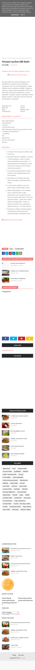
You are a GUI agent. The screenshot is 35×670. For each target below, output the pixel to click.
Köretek (22, 483)
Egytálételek (17, 471)
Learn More (15, 15)
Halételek (5, 483)
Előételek (25, 471)
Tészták (5, 506)
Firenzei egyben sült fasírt (17, 263)
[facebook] (5, 338)
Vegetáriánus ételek (15, 506)
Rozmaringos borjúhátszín (17, 278)
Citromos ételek (7, 471)
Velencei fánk (14, 645)
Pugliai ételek (6, 495)
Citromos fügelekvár (16, 423)
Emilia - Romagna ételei (9, 474)
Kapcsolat (21, 655)
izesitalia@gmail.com (7, 350)
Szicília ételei (17, 498)
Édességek (15, 509)
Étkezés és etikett (25, 509)
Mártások (24, 489)
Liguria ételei (23, 486)
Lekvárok (14, 486)
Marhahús (17, 489)
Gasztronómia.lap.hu (8, 600)
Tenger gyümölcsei (19, 500)
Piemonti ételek (21, 492)
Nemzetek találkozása (9, 492)
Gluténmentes (24, 480)
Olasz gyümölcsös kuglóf (17, 453)
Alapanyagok (6, 468)
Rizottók (15, 495)
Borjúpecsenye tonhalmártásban (19, 271)
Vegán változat (27, 506)
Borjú (11, 249)
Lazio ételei (6, 486)
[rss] (29, 338)
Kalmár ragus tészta (16, 556)
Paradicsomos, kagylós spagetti (19, 416)
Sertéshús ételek (7, 498)
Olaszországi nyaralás (25, 598)
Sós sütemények (7, 500)
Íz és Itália (5, 65)
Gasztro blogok (6, 598)
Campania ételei (22, 468)
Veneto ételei (6, 509)
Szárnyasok (27, 498)
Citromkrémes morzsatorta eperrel (20, 548)
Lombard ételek (7, 489)
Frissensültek (6, 477)
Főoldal (4, 58)
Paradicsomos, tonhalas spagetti (19, 637)
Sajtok (21, 495)
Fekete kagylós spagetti (17, 446)
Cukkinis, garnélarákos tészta (18, 438)
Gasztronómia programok (10, 480)
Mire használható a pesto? (17, 431)
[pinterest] (21, 338)
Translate (17, 614)
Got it (23, 15)
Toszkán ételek (11, 58)
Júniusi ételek (14, 483)
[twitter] (13, 338)
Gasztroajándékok (18, 477)
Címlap (14, 655)
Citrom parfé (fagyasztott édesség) (20, 563)
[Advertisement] (17, 36)
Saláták (27, 495)
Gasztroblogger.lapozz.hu (9, 603)
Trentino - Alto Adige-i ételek (22, 503)
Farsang (21, 474)
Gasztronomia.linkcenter (25, 601)
